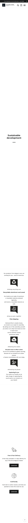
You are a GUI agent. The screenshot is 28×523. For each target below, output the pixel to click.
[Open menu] (25, 5)
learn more (14, 465)
